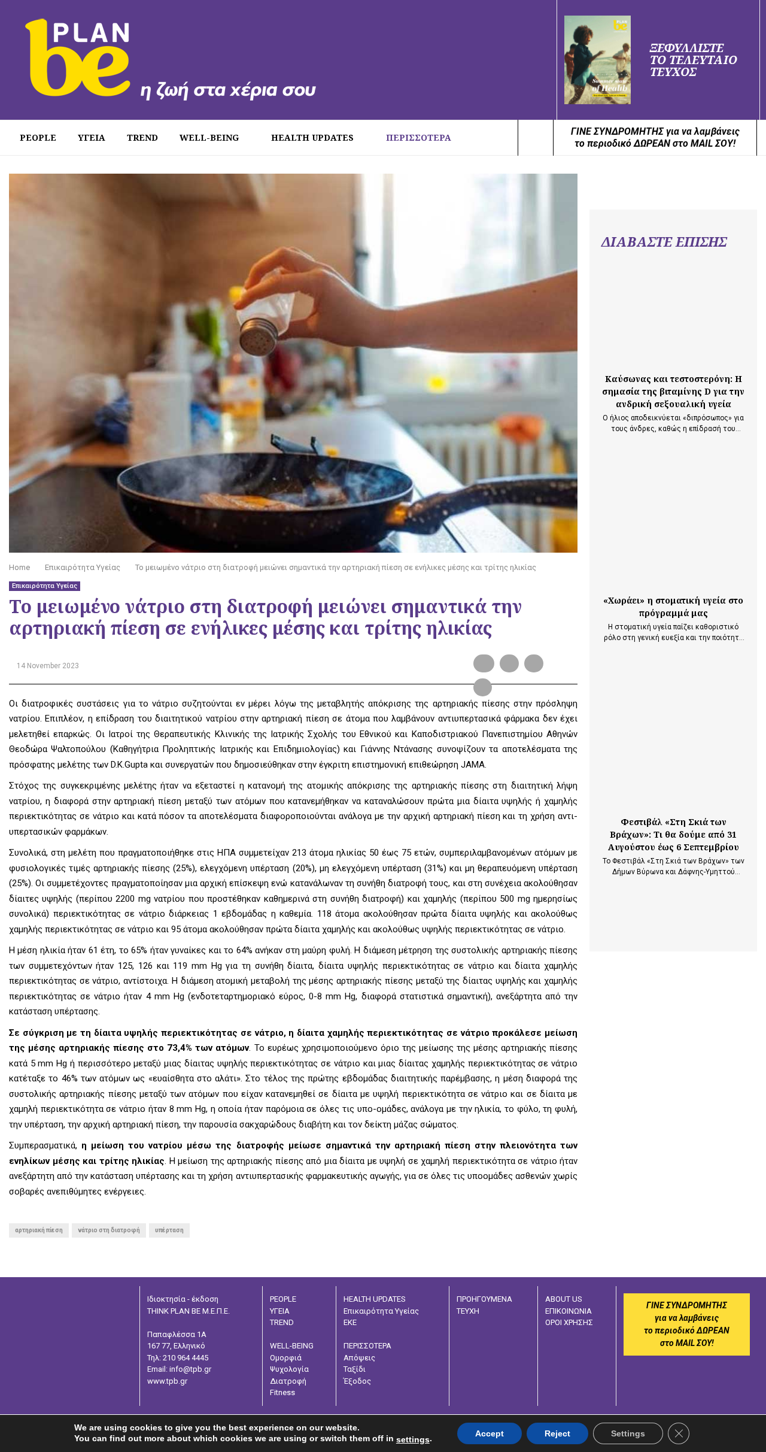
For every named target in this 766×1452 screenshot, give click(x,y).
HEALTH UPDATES (312, 137)
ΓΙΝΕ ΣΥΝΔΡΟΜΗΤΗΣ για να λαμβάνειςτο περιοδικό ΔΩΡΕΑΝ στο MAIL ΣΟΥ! (655, 137)
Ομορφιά (286, 1357)
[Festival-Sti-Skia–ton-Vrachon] (673, 759)
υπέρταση (169, 1230)
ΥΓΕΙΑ (280, 1311)
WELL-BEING (209, 137)
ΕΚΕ (350, 1322)
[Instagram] (505, 138)
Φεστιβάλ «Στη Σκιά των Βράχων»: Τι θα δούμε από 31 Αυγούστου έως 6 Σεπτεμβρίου (673, 834)
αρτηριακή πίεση (39, 1230)
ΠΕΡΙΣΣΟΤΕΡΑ (418, 137)
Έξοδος (357, 1381)
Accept (489, 1433)
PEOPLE (38, 137)
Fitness (282, 1392)
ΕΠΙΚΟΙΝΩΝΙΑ (568, 1311)
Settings (628, 1433)
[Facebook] (491, 138)
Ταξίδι (355, 1369)
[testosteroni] (673, 315)
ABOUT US (563, 1299)
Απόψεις (359, 1357)
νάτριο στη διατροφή (109, 1230)
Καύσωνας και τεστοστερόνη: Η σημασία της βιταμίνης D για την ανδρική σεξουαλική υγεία (673, 391)
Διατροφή (288, 1381)
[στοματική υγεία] (673, 537)
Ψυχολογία (289, 1369)
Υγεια (91, 137)
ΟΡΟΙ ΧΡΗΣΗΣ (569, 1322)
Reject (557, 1433)
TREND (142, 137)
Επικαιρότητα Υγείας (44, 586)
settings (413, 1439)
